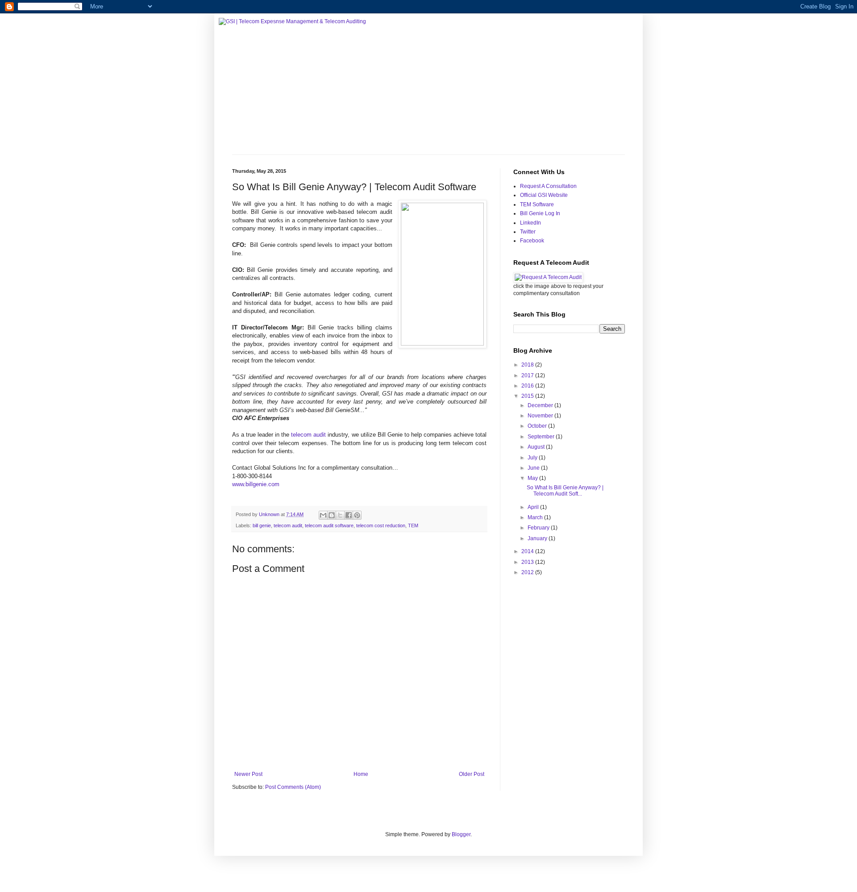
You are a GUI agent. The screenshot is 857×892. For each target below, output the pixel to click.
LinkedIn (530, 223)
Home (361, 774)
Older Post (471, 774)
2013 (528, 562)
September (542, 436)
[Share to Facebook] (348, 515)
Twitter (528, 232)
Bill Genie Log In (540, 213)
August (537, 447)
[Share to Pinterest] (357, 515)
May (533, 478)
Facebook (532, 241)
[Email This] (323, 515)
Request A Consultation (548, 186)
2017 (528, 375)
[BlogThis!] (331, 515)
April (534, 507)
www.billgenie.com (255, 484)
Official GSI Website (544, 195)
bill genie (262, 525)
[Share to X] (340, 515)
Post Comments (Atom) (293, 787)
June (534, 468)
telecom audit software (329, 525)
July (533, 457)
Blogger (461, 834)
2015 (528, 396)
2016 (528, 386)
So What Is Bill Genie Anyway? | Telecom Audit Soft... (565, 490)
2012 (528, 572)
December (541, 405)
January (538, 538)
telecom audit (308, 434)
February (539, 528)
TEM (413, 525)
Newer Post (248, 774)
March (536, 517)
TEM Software (537, 204)
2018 (528, 365)
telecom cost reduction (380, 525)
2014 (528, 551)
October (538, 426)
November (541, 416)
